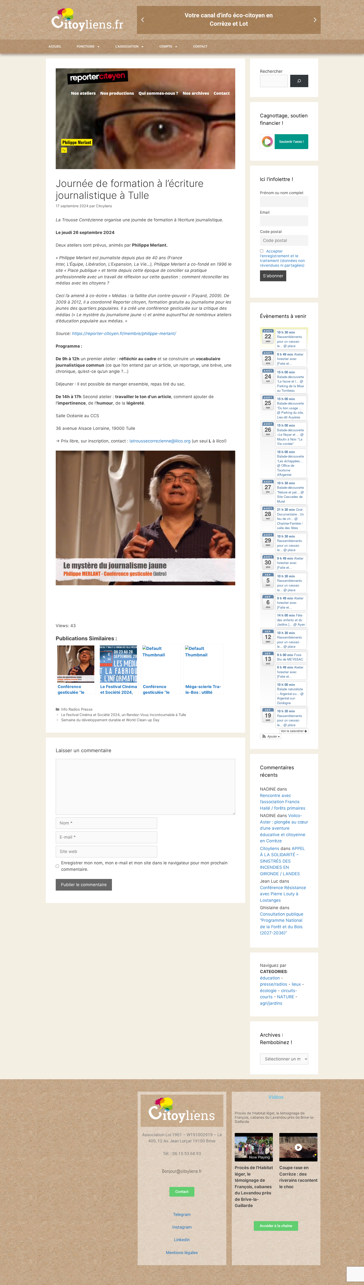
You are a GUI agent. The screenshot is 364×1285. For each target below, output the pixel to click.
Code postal (271, 231)
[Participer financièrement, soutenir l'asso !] (284, 147)
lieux (296, 984)
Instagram (182, 1227)
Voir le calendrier (292, 731)
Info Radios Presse (76, 709)
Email (265, 212)
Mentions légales (182, 1252)
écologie (268, 990)
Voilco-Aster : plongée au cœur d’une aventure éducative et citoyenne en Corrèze (284, 828)
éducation (270, 978)
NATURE (285, 996)
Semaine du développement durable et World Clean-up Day (110, 720)
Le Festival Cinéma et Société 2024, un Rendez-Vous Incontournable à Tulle (123, 715)
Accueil (55, 46)
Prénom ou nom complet (282, 192)
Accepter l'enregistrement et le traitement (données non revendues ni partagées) (282, 258)
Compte (165, 46)
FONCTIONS (85, 46)
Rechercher (271, 71)
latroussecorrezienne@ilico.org (160, 440)
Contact (200, 46)
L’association (126, 46)
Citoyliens (269, 848)
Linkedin (182, 1239)
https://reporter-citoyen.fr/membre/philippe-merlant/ (124, 333)
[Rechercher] (299, 81)
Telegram (182, 1214)
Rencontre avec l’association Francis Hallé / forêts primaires (282, 802)
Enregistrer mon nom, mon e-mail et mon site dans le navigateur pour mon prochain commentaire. (144, 866)
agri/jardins (271, 1003)
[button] (142, 20)
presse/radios (273, 984)
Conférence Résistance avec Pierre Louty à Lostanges (283, 894)
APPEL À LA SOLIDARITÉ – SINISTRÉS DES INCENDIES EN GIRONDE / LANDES (282, 861)
